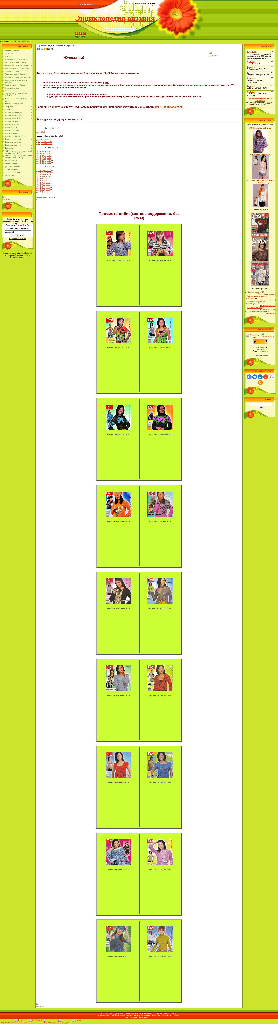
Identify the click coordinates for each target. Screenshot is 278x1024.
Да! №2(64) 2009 (43, 190)
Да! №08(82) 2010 (43, 155)
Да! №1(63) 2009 (43, 192)
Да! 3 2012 (40, 132)
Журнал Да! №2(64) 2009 (118, 956)
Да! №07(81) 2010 (43, 157)
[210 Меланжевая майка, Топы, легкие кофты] (260, 179)
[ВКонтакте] (38, 49)
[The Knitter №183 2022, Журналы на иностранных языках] (260, 260)
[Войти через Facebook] (260, 376)
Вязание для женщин (266, 294)
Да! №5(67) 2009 (43, 184)
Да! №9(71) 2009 (43, 176)
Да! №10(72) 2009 (43, 174)
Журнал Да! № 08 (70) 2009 (118, 695)
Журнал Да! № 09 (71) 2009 (159, 608)
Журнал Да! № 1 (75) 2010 (160, 434)
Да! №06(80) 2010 (43, 159)
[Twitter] (42, 49)
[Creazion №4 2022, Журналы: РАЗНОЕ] (260, 285)
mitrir (268, 103)
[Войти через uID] (249, 376)
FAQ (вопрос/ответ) (170, 107)
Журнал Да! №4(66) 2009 (118, 869)
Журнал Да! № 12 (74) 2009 (118, 521)
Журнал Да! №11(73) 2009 (160, 521)
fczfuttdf (248, 104)
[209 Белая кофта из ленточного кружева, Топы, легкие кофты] (260, 207)
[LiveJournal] (52, 49)
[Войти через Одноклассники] (260, 382)
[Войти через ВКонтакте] (254, 376)
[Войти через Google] (271, 376)
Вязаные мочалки (254, 308)
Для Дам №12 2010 (44, 140)
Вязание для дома (267, 309)
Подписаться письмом (17, 239)
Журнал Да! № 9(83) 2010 (160, 260)
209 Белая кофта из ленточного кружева (260, 181)
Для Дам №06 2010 (44, 144)
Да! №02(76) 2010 (43, 161)
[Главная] (76, 35)
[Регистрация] (80, 35)
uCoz (151, 1017)
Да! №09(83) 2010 (43, 153)
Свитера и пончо (254, 292)
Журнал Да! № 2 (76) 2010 (118, 434)
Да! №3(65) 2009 (43, 188)
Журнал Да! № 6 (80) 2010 (160, 347)
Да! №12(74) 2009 (43, 171)
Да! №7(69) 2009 (43, 180)
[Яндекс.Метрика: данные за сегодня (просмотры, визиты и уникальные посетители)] (50, 1021)
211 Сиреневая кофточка (260, 128)
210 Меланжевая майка (260, 154)
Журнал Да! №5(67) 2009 (160, 782)
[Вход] (84, 35)
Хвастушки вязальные (256, 311)
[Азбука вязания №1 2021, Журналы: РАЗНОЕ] (260, 236)
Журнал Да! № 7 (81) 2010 (118, 347)
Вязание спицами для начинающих (255, 303)
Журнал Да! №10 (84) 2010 (118, 260)
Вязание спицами (268, 306)
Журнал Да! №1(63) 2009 (160, 956)
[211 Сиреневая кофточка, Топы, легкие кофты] (260, 153)
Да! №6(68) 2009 (43, 182)
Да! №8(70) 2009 (43, 178)
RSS (153, 5)
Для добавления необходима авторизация (260, 100)
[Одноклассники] (45, 49)
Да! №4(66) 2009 (43, 186)
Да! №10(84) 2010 (43, 151)
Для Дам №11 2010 (44, 142)
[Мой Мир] (49, 49)
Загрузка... (6, 199)
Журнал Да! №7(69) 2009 (160, 695)
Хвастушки (270, 313)
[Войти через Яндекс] (265, 376)
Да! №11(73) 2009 (43, 172)
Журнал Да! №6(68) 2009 (118, 782)
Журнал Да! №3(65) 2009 (160, 869)
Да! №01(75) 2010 (43, 163)
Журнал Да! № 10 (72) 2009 (118, 608)
